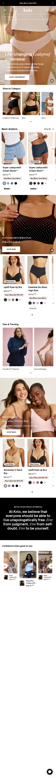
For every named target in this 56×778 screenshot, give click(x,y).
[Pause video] (52, 81)
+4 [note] (45, 183)
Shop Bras (11, 432)
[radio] (4, 183)
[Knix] (28, 10)
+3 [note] (20, 300)
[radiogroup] (10, 183)
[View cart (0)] (52, 10)
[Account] (46, 10)
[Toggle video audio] (9, 570)
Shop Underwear (17, 77)
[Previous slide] (5, 566)
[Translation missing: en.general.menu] (5, 10)
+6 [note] (20, 486)
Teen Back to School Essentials (28, 3)
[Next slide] (31, 121)
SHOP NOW (11, 249)
